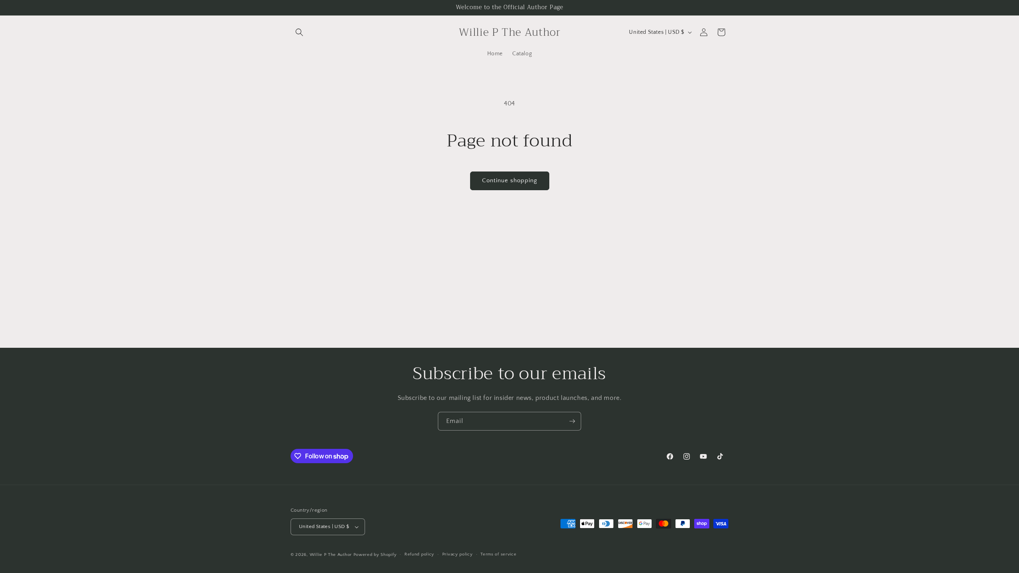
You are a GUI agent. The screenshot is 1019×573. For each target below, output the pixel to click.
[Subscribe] (572, 421)
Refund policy (419, 554)
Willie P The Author (331, 554)
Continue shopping (509, 180)
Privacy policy (457, 554)
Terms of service (498, 554)
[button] (299, 32)
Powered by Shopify (375, 554)
